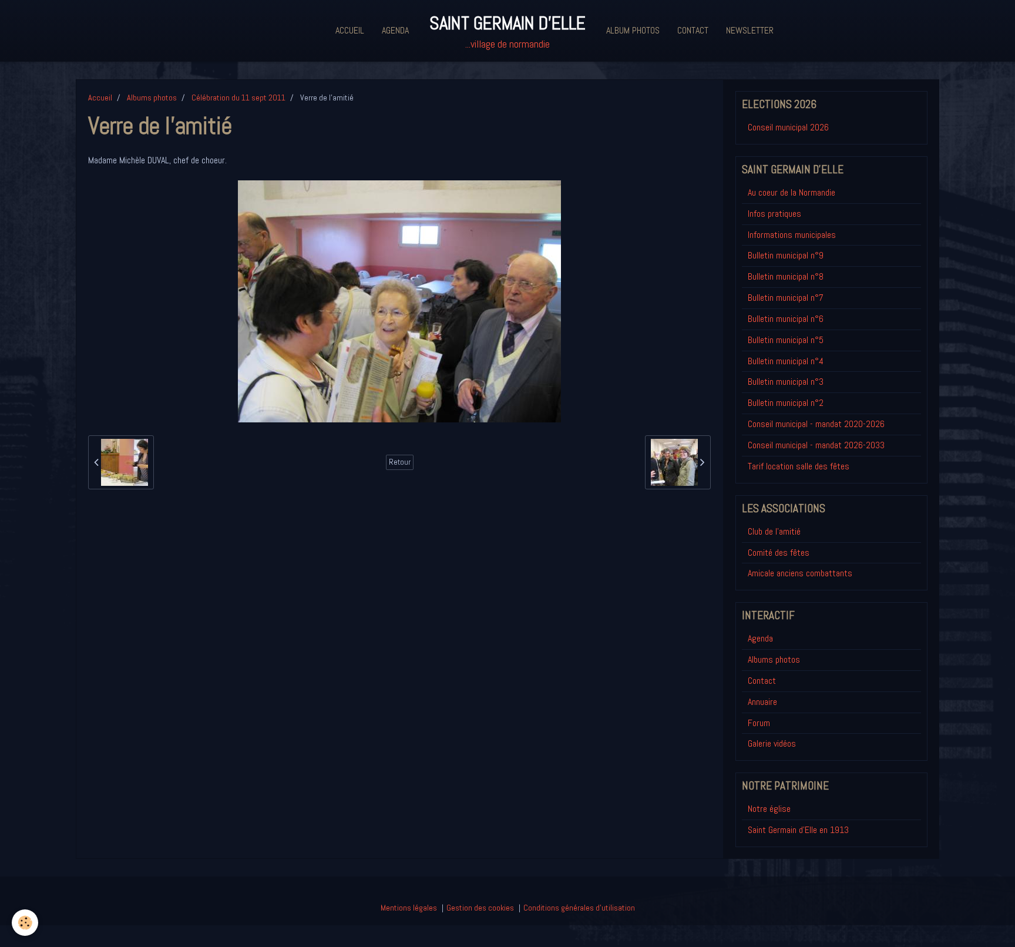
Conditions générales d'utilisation (579, 907)
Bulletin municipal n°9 (786, 255)
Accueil (349, 30)
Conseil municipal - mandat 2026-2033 (816, 445)
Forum (759, 723)
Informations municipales (792, 235)
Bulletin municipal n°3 (786, 381)
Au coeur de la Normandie (791, 192)
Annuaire (762, 702)
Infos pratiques (774, 213)
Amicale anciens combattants (800, 573)
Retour (400, 462)
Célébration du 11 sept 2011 (238, 97)
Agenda (395, 30)
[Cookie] (25, 922)
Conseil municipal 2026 (788, 127)
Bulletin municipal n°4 (786, 361)
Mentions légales (409, 907)
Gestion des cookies (480, 907)
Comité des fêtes (778, 552)
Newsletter (750, 30)
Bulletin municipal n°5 (786, 340)
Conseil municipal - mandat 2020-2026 (816, 424)
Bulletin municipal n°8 (786, 276)
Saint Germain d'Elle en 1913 (798, 830)
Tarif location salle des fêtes (798, 466)
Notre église (769, 808)
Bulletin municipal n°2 (786, 403)
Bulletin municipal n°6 (786, 319)
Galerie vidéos (772, 743)
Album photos (633, 30)
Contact (692, 30)
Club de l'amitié (774, 531)
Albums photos (152, 97)
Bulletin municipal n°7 (786, 297)
